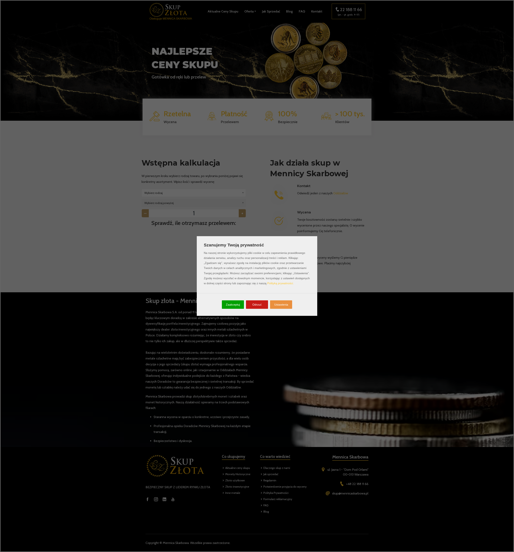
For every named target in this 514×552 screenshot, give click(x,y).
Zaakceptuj (233, 304)
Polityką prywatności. (280, 283)
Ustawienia (281, 304)
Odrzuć (257, 304)
